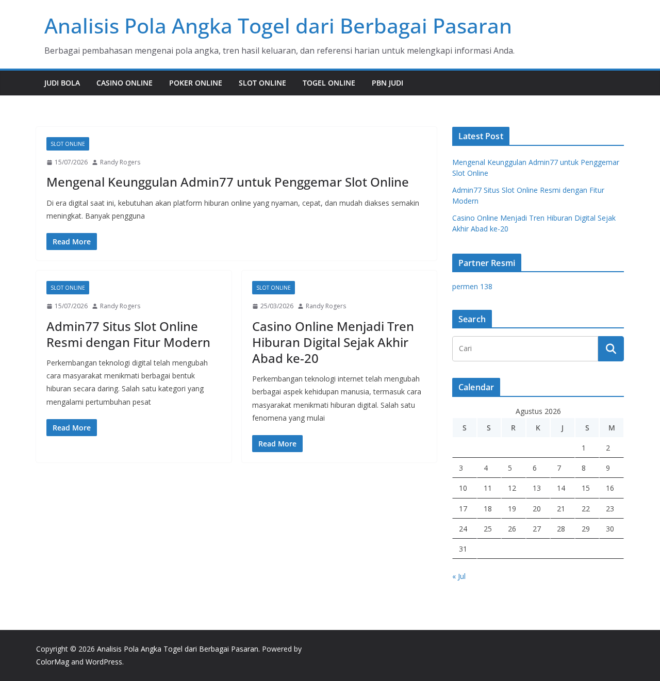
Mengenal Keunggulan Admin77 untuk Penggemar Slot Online (227, 181)
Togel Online (329, 83)
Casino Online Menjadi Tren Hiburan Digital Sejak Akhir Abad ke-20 (333, 342)
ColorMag (52, 662)
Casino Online (124, 83)
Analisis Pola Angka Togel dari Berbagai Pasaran (278, 25)
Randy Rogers (120, 162)
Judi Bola (62, 83)
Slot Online (262, 83)
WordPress (104, 662)
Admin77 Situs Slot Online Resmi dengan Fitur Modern (128, 334)
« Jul (459, 576)
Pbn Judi (387, 83)
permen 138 (472, 286)
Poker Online (195, 83)
